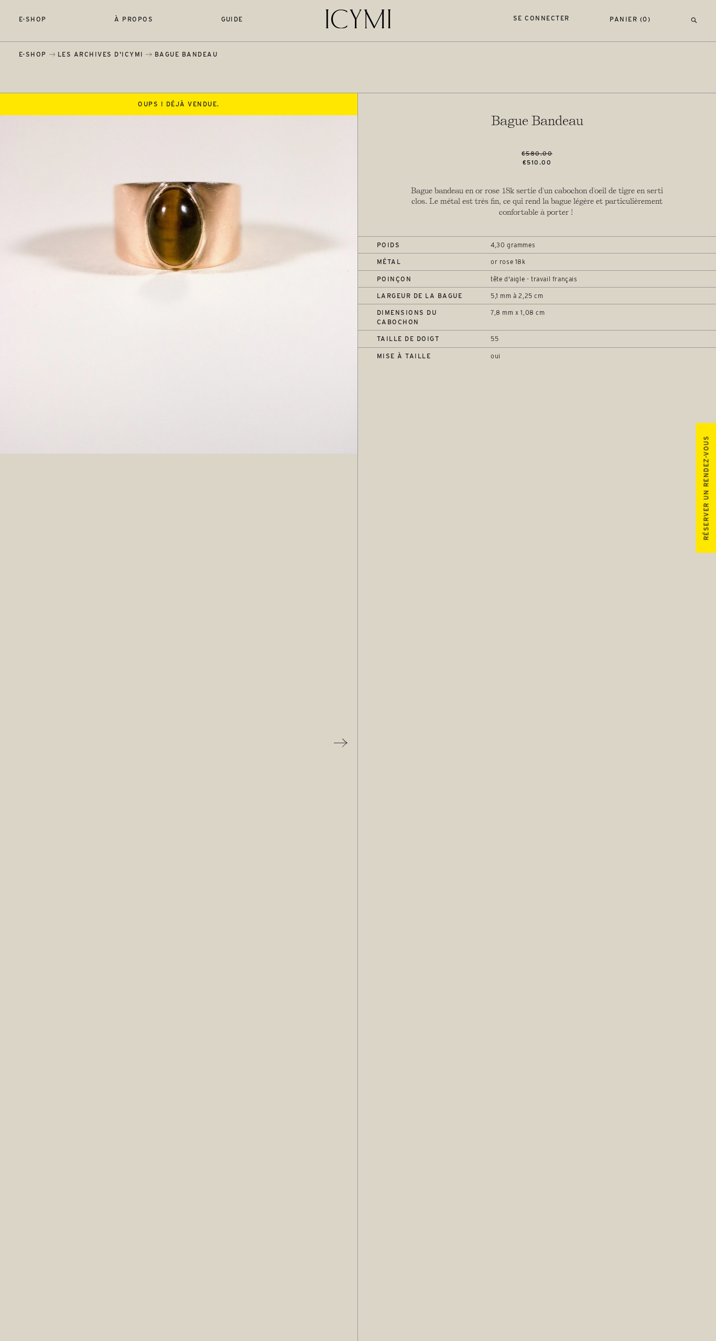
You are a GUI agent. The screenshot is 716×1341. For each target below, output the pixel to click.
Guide (232, 19)
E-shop (33, 19)
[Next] (340, 742)
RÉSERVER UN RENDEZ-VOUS (706, 488)
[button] (694, 19)
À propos (133, 19)
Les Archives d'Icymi (101, 54)
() (630, 19)
